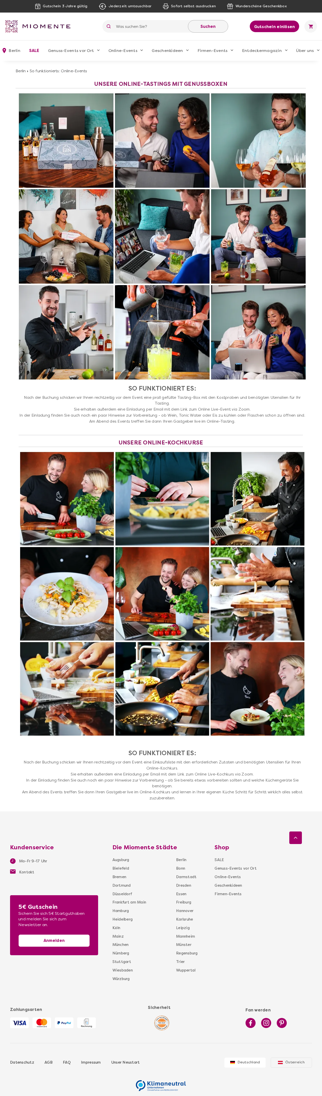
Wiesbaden (122, 970)
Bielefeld (120, 868)
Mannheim (185, 936)
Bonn (180, 868)
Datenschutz (22, 1062)
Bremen (119, 877)
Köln (116, 928)
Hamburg (120, 911)
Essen (181, 894)
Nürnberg (120, 953)
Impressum (91, 1062)
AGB (49, 1062)
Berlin (21, 71)
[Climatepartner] (161, 1083)
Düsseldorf (122, 894)
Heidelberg (122, 919)
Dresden (183, 885)
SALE (34, 50)
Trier (180, 961)
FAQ (67, 1062)
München (120, 944)
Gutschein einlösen (274, 26)
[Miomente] (39, 26)
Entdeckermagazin (262, 50)
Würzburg (121, 979)
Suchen (208, 26)
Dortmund (121, 885)
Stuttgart (121, 961)
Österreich (295, 1062)
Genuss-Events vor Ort (71, 50)
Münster (183, 944)
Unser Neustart (125, 1062)
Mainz (118, 936)
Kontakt (26, 872)
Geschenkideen (167, 50)
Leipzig (183, 928)
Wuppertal (185, 970)
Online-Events (122, 50)
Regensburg (187, 953)
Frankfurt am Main (129, 902)
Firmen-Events (212, 50)
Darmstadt (186, 877)
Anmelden (54, 940)
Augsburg (120, 860)
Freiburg (183, 902)
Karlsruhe (184, 919)
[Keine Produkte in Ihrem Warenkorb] (310, 26)
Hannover (184, 911)
